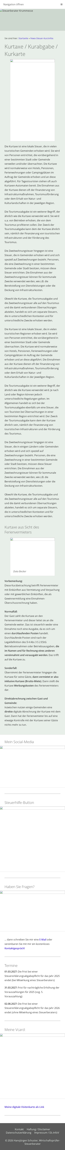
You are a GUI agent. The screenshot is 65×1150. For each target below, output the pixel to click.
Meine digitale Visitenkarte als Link (24, 1107)
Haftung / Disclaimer (38, 1129)
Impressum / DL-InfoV (46, 1132)
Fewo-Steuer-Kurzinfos (41, 38)
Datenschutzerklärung (18, 1132)
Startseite (23, 38)
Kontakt (19, 1129)
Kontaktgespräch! (15, 948)
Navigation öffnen (13, 4)
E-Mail (42, 939)
